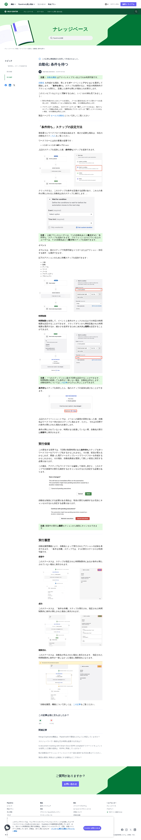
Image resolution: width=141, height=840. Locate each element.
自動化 (41, 83)
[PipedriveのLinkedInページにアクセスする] (135, 830)
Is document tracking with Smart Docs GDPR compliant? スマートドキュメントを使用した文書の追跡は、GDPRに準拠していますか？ (70, 747)
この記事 (63, 382)
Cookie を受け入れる (92, 828)
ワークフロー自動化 (26, 48)
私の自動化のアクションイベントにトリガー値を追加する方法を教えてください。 (70, 753)
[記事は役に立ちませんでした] (51, 720)
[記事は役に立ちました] (40, 720)
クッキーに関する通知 (59, 829)
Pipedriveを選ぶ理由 (25, 4)
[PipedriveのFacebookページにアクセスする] (122, 830)
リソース (41, 4)
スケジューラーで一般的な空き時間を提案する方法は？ (60, 741)
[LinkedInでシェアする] (10, 85)
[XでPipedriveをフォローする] (130, 830)
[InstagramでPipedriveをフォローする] (126, 830)
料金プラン (52, 4)
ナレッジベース (9, 48)
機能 (12, 4)
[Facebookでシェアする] (6, 85)
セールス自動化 (57, 115)
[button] (7, 827)
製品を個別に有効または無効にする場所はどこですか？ (60, 757)
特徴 (16, 48)
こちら (53, 136)
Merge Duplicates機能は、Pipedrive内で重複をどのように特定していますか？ (69, 737)
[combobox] (107, 4)
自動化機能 (51, 77)
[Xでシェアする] (14, 85)
